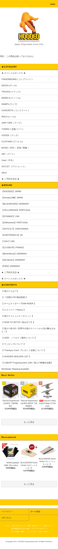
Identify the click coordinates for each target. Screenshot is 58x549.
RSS (40, 531)
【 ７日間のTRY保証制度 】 (14, 297)
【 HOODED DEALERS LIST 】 (16, 356)
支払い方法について (18, 525)
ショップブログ (31, 531)
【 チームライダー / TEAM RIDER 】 (18, 303)
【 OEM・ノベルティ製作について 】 (19, 338)
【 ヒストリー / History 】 (13, 310)
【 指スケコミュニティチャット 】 (17, 316)
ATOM (45, 531)
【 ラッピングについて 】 (13, 344)
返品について (48, 525)
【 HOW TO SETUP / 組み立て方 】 (18, 322)
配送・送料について (34, 525)
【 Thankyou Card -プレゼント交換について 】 (23, 350)
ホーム (7, 525)
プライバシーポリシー (39, 528)
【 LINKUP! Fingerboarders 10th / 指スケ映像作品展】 (27, 363)
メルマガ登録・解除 (17, 531)
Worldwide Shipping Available (15, 369)
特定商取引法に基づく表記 (20, 528)
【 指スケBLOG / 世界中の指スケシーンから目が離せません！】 (28, 330)
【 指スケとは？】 (10, 291)
